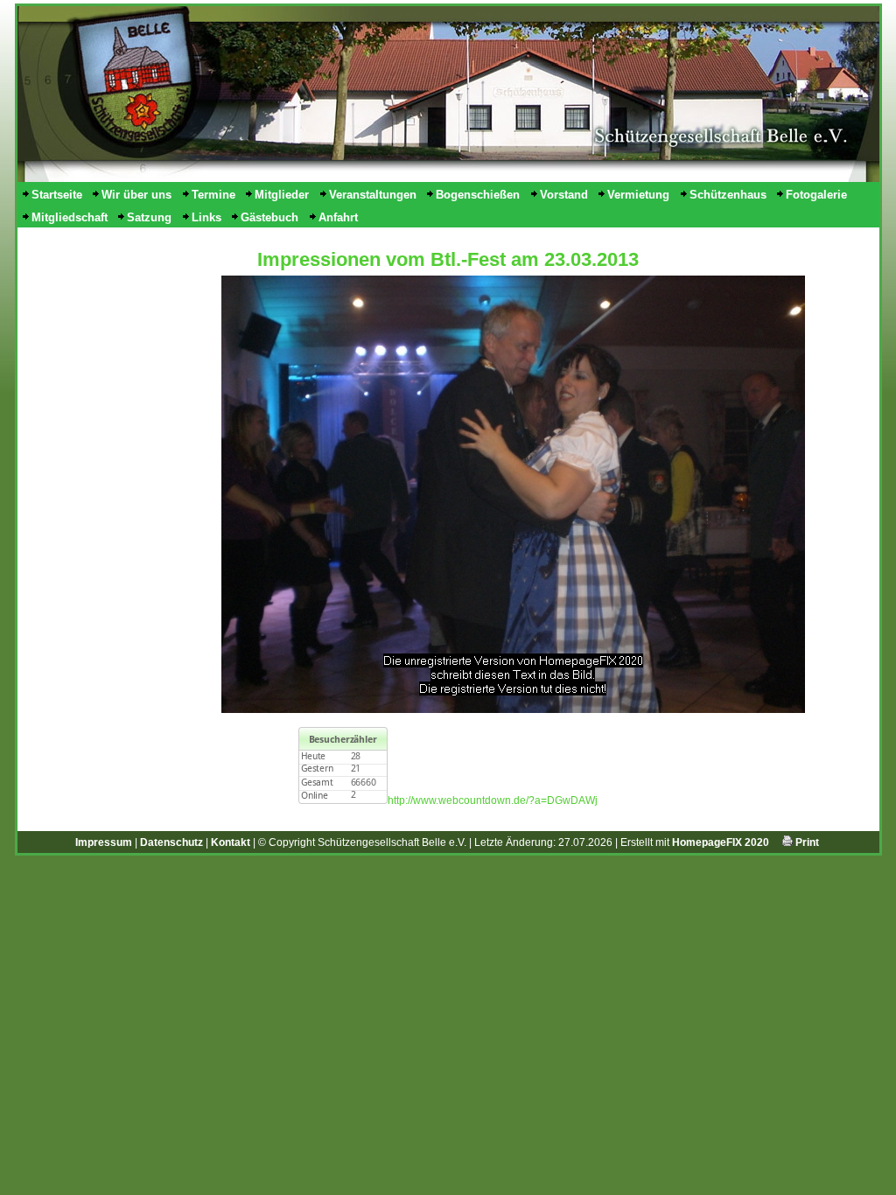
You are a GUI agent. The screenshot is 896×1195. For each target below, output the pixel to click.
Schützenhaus (728, 194)
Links (206, 217)
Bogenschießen (478, 194)
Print (806, 842)
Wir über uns (137, 194)
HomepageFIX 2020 (720, 842)
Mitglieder (282, 194)
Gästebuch (269, 217)
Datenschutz (171, 842)
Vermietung (638, 194)
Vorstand (564, 194)
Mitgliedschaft (70, 217)
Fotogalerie (816, 194)
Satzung (149, 217)
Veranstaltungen (372, 194)
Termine (213, 194)
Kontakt (230, 842)
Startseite (57, 194)
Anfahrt (338, 217)
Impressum (103, 842)
